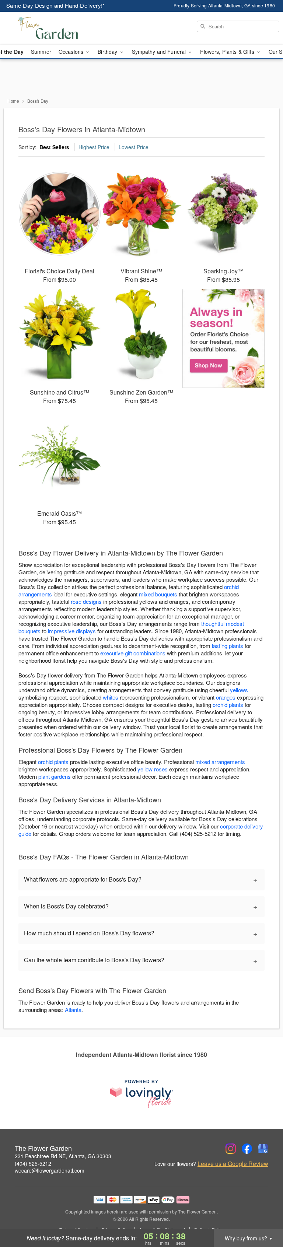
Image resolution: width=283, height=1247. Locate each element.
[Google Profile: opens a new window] (263, 1148)
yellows (239, 690)
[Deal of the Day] (223, 338)
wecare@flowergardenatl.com (49, 1170)
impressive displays (72, 631)
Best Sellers (54, 147)
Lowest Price (134, 147)
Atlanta (73, 1009)
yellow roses (152, 769)
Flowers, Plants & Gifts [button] (227, 51)
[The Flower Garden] (48, 28)
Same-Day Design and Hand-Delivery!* (55, 5)
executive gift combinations (132, 653)
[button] (263, 1215)
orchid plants (228, 704)
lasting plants (227, 645)
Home (13, 101)
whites (110, 697)
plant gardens (54, 776)
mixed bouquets (158, 594)
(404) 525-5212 (33, 1163)
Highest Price (93, 147)
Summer (41, 51)
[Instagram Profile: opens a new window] (231, 1148)
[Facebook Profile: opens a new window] (247, 1148)
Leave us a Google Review (233, 1164)
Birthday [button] (108, 51)
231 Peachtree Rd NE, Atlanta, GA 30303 (63, 1156)
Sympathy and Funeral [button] (160, 51)
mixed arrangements (220, 762)
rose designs (86, 601)
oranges (225, 697)
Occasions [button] (72, 51)
